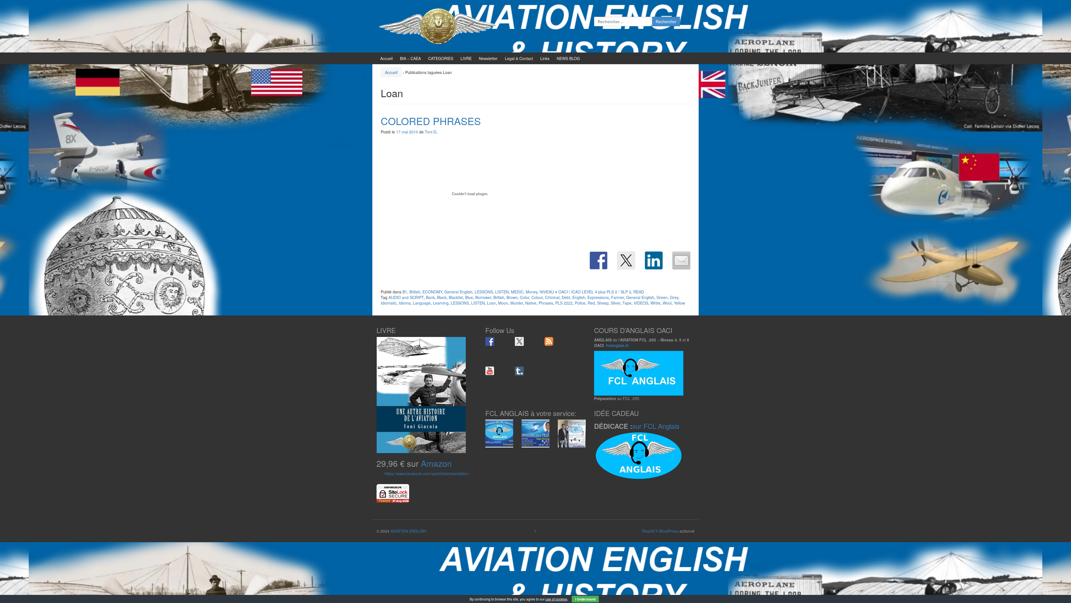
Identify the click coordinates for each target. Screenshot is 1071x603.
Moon (503, 303)
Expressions (598, 297)
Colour (537, 297)
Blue (469, 297)
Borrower (483, 297)
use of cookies (556, 599)
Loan (491, 303)
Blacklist (456, 297)
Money (531, 292)
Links (544, 58)
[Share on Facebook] (598, 260)
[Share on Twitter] (626, 260)
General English (458, 292)
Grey (674, 297)
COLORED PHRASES (431, 121)
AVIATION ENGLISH (408, 531)
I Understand (585, 599)
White (655, 303)
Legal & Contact (519, 58)
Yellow (679, 303)
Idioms (405, 303)
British (414, 292)
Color (524, 297)
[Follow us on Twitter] (519, 341)
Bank (430, 297)
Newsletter (488, 58)
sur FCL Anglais (655, 426)
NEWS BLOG (568, 58)
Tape (627, 303)
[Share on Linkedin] (654, 260)
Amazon (436, 463)
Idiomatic (389, 303)
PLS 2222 (564, 303)
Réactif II (650, 531)
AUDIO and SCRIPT (406, 297)
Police (580, 303)
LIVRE (466, 58)
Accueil (386, 58)
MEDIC (517, 292)
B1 (404, 292)
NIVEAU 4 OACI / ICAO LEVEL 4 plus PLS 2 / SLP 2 (585, 292)
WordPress (668, 531)
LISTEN (502, 292)
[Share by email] (681, 260)
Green (662, 297)
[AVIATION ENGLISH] (438, 25)
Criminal (552, 297)
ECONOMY (432, 292)
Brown (512, 297)
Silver (615, 303)
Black (442, 297)
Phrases (546, 303)
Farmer (617, 297)
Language (422, 303)
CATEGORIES (440, 58)
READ (638, 292)
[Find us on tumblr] (519, 371)
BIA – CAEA (410, 58)
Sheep (603, 303)
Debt (566, 297)
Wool (667, 303)
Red (591, 303)
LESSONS (484, 292)
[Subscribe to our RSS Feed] (548, 341)
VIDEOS (641, 303)
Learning (440, 303)
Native (530, 303)
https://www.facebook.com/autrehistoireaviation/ (427, 473)
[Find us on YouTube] (489, 371)
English (578, 297)
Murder (516, 303)
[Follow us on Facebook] (489, 341)
